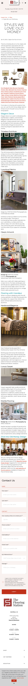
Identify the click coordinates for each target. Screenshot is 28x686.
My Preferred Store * (7, 554)
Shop (5, 650)
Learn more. (20, 678)
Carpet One (4, 17)
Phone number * (6, 524)
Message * (4, 563)
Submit (14, 591)
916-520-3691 (14, 11)
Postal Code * (5, 544)
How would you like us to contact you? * (12, 515)
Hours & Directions (14, 620)
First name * (5, 490)
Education (6, 663)
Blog (11, 17)
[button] (19, 3)
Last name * (5, 500)
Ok (14, 680)
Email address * (6, 534)
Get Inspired (7, 657)
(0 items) (25, 2)
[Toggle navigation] (2, 3)
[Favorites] (22, 3)
